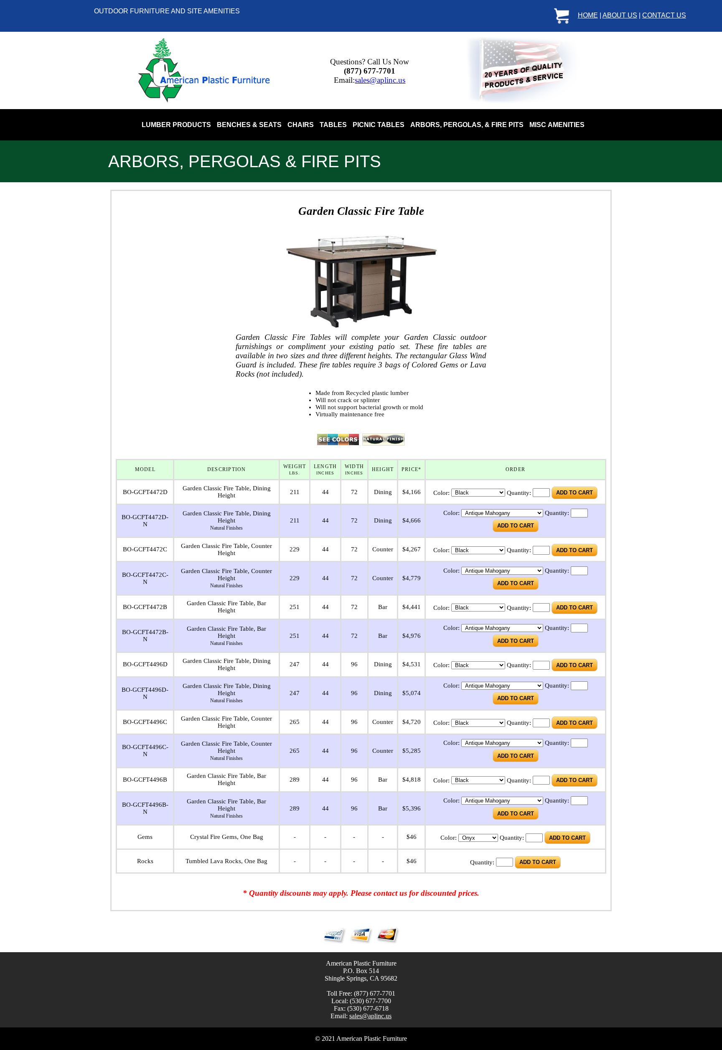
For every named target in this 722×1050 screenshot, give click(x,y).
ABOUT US (620, 15)
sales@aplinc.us (380, 80)
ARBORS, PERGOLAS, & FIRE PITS (467, 124)
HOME (588, 15)
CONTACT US (664, 15)
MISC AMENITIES (557, 124)
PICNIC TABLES (378, 124)
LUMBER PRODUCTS (176, 124)
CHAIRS (300, 124)
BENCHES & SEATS (249, 124)
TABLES (333, 124)
